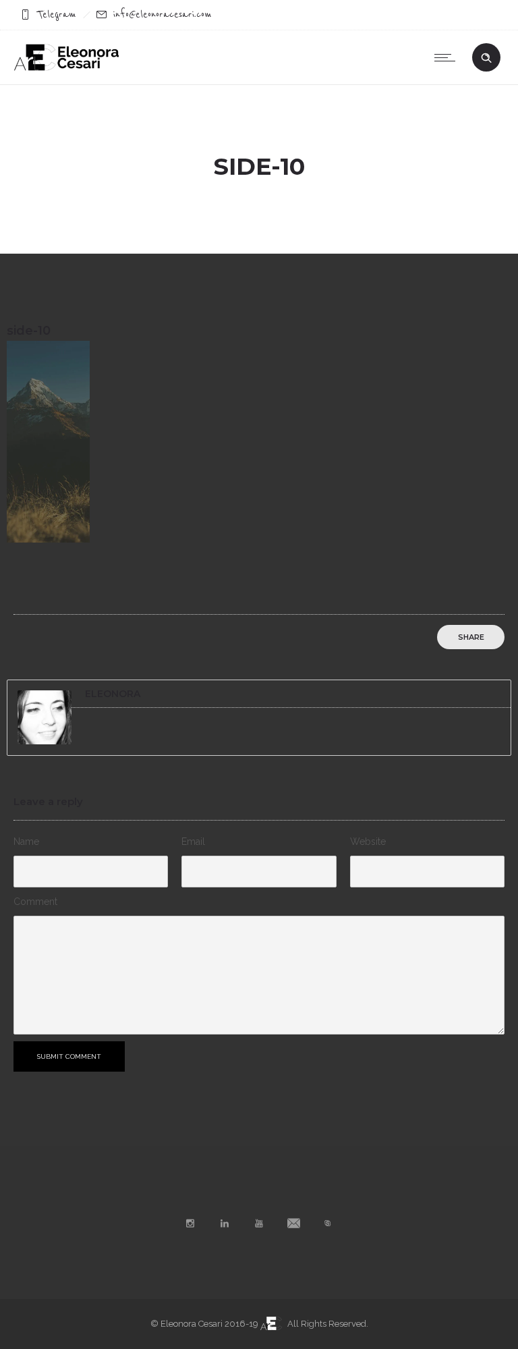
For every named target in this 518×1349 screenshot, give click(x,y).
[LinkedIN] (224, 1223)
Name (26, 841)
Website (368, 841)
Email (193, 841)
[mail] (293, 1223)
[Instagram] (190, 1223)
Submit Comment (69, 1056)
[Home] (66, 67)
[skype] (328, 1223)
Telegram (56, 14)
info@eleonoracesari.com (162, 14)
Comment (35, 901)
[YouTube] (259, 1223)
